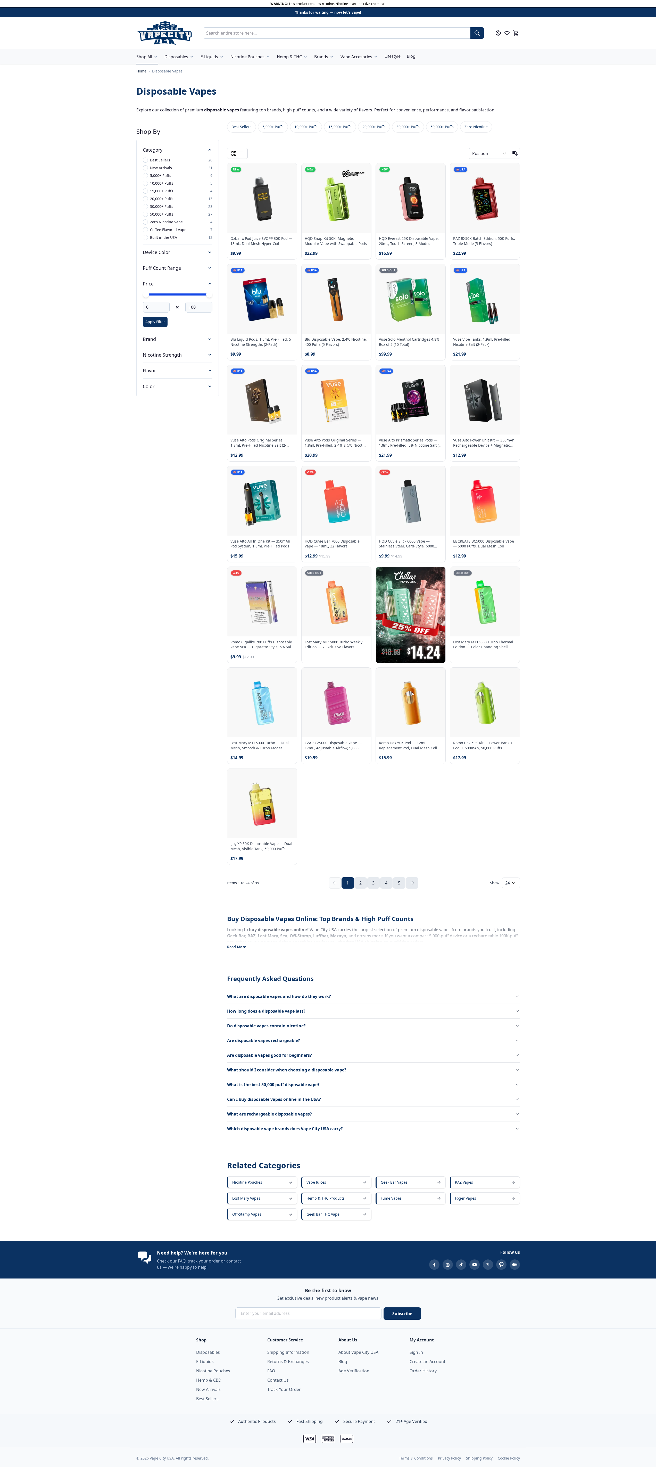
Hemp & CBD (208, 1380)
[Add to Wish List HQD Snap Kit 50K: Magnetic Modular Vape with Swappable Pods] (363, 171)
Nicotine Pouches (247, 57)
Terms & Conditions (416, 1458)
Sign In (416, 1352)
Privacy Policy (449, 1458)
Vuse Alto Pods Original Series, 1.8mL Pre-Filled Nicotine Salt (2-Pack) (258, 443)
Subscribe (402, 1313)
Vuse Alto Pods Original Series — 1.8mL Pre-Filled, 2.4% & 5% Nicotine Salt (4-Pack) (336, 443)
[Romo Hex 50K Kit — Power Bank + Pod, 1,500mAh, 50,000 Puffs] (485, 702)
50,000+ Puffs (442, 126)
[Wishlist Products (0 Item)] (507, 33)
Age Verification (353, 1371)
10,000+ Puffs (306, 126)
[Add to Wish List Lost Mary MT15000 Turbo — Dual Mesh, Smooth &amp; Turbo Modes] (289, 676)
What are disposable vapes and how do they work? (279, 996)
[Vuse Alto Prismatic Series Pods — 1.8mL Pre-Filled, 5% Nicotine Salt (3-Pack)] (410, 400)
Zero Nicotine (476, 126)
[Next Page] (412, 883)
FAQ (182, 1261)
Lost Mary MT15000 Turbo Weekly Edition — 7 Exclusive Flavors (333, 645)
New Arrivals (208, 1389)
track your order (204, 1261)
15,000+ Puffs (340, 126)
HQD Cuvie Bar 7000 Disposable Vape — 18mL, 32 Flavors (332, 544)
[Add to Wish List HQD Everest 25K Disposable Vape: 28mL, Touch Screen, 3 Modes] (437, 171)
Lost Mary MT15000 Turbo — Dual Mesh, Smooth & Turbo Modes (259, 745)
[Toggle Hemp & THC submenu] (305, 56)
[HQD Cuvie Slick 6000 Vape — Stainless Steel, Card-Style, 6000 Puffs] (410, 501)
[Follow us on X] (488, 1264)
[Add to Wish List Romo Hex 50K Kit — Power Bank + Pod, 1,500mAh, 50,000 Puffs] (511, 676)
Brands (321, 57)
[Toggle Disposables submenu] (191, 56)
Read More (236, 946)
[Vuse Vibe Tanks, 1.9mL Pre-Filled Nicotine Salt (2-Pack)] (485, 299)
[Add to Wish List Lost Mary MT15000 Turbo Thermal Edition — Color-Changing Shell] (511, 575)
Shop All (144, 57)
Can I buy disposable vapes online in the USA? (274, 1099)
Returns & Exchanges (288, 1361)
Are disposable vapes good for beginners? (269, 1055)
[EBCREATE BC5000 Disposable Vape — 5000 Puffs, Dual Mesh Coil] (485, 501)
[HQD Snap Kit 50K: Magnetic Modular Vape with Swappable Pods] (336, 198)
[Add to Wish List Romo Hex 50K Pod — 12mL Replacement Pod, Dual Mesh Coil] (437, 676)
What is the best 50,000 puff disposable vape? (273, 1084)
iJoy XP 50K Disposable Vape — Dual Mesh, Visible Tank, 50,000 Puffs (261, 846)
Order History (423, 1371)
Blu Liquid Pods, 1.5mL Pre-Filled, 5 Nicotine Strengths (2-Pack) (260, 342)
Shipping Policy (479, 1458)
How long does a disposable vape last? (266, 1011)
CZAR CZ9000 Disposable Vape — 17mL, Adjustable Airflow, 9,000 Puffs (333, 745)
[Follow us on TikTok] (461, 1264)
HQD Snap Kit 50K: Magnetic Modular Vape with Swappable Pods (336, 241)
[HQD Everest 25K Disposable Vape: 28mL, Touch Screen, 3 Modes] (410, 198)
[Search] (477, 33)
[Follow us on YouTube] (474, 1264)
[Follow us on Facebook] (434, 1264)
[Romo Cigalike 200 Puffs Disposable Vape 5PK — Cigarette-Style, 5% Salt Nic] (262, 601)
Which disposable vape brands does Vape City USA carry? (285, 1129)
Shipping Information (288, 1352)
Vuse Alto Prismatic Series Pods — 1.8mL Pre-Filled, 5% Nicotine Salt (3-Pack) (410, 443)
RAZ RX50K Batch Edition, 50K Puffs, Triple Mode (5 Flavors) (484, 241)
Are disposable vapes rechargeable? (263, 1040)
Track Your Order (284, 1389)
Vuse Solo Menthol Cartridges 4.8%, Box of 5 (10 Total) (410, 342)
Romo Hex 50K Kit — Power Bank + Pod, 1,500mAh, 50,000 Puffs (482, 745)
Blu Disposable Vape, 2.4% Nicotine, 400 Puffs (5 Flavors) (336, 342)
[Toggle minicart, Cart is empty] (516, 33)
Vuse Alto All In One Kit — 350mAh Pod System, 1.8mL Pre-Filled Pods (260, 544)
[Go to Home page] (164, 33)
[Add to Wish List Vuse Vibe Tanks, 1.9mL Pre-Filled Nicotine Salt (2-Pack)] (511, 272)
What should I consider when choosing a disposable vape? (286, 1070)
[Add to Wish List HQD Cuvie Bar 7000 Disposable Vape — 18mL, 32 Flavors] (363, 474)
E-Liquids (209, 57)
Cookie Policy (509, 1458)
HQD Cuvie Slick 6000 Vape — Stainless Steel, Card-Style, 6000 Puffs (406, 544)
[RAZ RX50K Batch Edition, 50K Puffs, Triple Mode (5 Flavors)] (485, 198)
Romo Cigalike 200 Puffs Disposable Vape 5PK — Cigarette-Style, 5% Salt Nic (261, 645)
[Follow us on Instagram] (448, 1264)
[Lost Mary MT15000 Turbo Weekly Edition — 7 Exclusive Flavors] (336, 601)
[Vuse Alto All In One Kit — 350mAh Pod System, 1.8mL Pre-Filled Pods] (262, 501)
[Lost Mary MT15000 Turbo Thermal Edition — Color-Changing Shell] (485, 601)
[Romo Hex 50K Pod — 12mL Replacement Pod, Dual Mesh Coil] (410, 702)
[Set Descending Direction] (515, 153)
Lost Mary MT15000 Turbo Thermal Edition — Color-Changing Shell (483, 645)
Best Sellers (241, 126)
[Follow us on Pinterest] (501, 1264)
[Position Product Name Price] (489, 153)
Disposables (176, 57)
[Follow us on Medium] (515, 1264)
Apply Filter (155, 321)
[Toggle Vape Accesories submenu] (375, 56)
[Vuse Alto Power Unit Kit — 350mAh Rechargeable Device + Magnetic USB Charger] (485, 400)
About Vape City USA (358, 1352)
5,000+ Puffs (273, 126)
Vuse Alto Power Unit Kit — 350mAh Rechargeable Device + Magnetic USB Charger (483, 443)
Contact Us (278, 1380)
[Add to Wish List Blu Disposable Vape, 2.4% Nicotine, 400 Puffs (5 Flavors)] (363, 272)
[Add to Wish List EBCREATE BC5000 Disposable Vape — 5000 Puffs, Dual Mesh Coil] (511, 474)
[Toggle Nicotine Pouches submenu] (268, 56)
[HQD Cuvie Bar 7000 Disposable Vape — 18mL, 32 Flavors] (336, 501)
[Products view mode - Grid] (234, 153)
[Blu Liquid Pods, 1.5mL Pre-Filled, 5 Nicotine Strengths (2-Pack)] (262, 299)
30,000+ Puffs (408, 126)
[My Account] (498, 33)
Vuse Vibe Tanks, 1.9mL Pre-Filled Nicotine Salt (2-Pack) (481, 342)
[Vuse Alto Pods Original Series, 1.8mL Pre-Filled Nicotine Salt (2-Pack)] (262, 400)
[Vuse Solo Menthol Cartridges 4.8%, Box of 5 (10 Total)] (410, 299)
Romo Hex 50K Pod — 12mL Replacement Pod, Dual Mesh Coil (408, 745)
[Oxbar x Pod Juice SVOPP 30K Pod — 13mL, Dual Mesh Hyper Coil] (262, 198)
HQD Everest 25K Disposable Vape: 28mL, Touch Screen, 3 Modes (409, 241)
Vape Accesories (356, 57)
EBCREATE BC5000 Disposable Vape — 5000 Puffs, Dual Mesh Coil (483, 544)
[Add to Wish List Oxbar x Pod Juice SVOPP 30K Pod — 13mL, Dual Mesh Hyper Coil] (289, 171)
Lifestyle (393, 56)
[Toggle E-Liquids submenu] (221, 56)
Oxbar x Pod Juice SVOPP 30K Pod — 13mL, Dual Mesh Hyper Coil (261, 241)
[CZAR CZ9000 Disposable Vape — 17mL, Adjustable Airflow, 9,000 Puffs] (336, 702)
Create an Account (427, 1361)
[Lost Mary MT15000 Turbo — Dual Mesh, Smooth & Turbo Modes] (262, 702)
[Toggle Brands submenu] (331, 56)
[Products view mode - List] (241, 153)
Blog (411, 56)
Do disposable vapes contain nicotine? (266, 1026)
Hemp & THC (289, 57)
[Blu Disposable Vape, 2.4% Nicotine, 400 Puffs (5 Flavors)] (336, 299)
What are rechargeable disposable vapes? (269, 1114)
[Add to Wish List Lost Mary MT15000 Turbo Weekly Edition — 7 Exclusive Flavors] (363, 575)
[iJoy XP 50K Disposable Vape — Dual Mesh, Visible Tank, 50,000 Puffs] (262, 803)
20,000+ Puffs (374, 126)
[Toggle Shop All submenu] (155, 56)
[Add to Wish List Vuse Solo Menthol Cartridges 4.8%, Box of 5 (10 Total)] (437, 272)
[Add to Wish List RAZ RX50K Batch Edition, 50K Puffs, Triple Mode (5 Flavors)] (511, 171)
